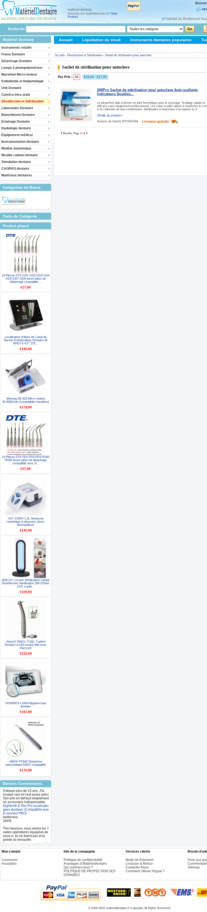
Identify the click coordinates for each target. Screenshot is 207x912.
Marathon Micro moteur (19, 74)
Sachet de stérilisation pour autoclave (128, 55)
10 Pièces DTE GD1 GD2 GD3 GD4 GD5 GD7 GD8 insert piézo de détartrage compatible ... (26, 278)
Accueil (66, 40)
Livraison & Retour (139, 863)
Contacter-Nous (137, 867)
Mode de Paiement (139, 860)
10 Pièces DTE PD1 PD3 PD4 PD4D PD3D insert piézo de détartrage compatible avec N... (26, 460)
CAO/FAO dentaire (15, 168)
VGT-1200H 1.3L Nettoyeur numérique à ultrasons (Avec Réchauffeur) (25, 521)
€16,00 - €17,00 (95, 77)
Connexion (10, 860)
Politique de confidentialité (83, 860)
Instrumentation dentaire (20, 142)
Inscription (9, 863)
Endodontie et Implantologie (22, 81)
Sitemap (66, 47)
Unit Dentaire (11, 88)
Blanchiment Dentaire (18, 115)
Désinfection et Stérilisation (22, 101)
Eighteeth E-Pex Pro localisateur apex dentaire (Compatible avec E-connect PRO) (26, 804)
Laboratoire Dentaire (17, 108)
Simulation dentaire (16, 162)
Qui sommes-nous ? (78, 867)
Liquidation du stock (101, 40)
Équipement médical (17, 135)
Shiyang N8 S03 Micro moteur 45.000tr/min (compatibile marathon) (25, 400)
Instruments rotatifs (16, 47)
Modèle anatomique (16, 148)
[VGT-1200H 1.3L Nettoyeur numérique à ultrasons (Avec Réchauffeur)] (25, 496)
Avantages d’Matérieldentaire (85, 863)
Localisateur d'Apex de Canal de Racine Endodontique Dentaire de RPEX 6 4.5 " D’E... (25, 340)
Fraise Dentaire (13, 54)
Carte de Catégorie (20, 216)
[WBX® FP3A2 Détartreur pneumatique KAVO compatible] (25, 739)
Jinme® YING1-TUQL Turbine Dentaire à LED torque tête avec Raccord (26, 645)
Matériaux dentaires (16, 175)
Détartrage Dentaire (16, 61)
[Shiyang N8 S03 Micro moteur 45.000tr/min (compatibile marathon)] (25, 377)
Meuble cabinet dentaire (19, 155)
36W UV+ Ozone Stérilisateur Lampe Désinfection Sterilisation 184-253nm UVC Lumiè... (26, 583)
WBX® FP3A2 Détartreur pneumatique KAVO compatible (26, 763)
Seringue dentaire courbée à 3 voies (25, 839)
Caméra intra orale (15, 95)
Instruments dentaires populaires (161, 40)
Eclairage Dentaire (15, 121)
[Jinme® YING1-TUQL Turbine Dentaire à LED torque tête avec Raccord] (25, 620)
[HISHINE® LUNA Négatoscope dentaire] (25, 681)
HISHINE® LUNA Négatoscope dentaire (25, 704)
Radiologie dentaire (16, 128)
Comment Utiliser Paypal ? (145, 871)
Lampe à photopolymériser (22, 68)
